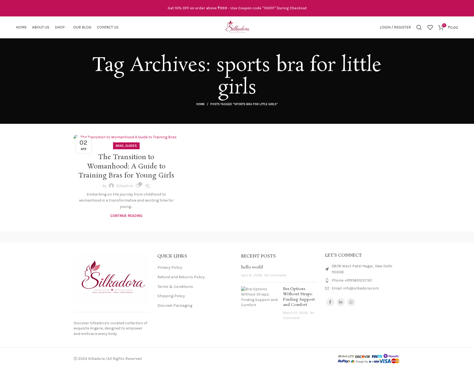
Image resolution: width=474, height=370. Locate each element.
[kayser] (283, 236)
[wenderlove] (97, 236)
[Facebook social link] (330, 302)
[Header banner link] (237, 8)
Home (200, 104)
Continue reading (126, 215)
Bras (120, 146)
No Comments (275, 275)
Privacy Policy (169, 267)
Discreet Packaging (174, 305)
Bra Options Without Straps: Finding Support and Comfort (299, 297)
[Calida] (377, 236)
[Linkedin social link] (341, 302)
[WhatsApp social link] (351, 302)
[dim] (330, 236)
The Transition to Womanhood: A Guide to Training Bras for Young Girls (126, 166)
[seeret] (237, 236)
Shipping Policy (171, 296)
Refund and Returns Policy (181, 277)
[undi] (190, 236)
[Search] (419, 27)
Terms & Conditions (175, 286)
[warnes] (143, 236)
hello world (252, 267)
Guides (131, 146)
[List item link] (363, 280)
